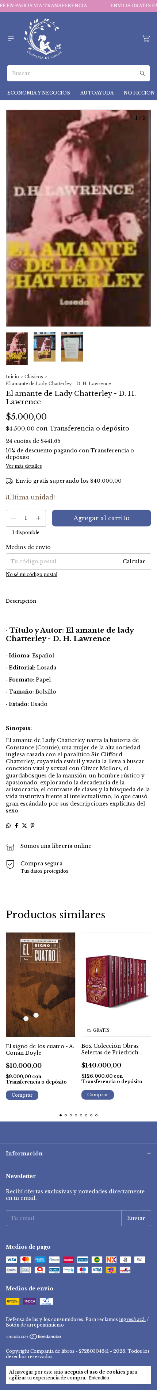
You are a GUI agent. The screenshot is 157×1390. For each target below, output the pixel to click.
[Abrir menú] (11, 38)
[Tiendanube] (34, 1338)
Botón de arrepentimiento (35, 1325)
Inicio (12, 376)
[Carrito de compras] (146, 39)
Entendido (99, 1378)
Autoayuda (97, 93)
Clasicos (33, 376)
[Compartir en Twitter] (24, 825)
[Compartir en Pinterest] (32, 825)
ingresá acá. (132, 1319)
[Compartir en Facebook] (16, 825)
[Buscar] (142, 73)
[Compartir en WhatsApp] (8, 825)
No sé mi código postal (31, 574)
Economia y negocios (38, 93)
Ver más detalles (24, 466)
